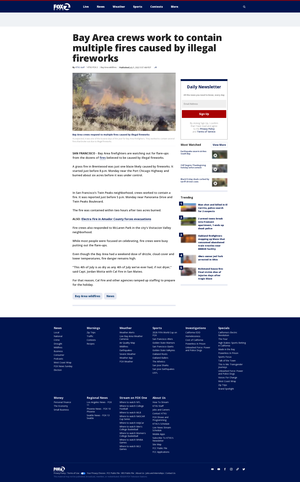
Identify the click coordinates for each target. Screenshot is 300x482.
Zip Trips (91, 332)
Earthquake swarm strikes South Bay (193, 152)
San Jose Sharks (160, 365)
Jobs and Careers (161, 409)
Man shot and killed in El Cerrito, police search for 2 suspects (213, 208)
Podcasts (58, 358)
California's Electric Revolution (227, 334)
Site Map (156, 444)
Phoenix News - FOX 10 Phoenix (99, 410)
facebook (225, 469)
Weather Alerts (127, 332)
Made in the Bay (226, 349)
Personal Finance (62, 402)
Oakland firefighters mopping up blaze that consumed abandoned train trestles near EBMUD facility (211, 242)
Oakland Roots (160, 354)
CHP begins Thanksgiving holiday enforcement (193, 166)
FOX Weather (126, 361)
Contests (91, 339)
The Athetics (158, 361)
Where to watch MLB (130, 412)
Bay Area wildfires (109, 67)
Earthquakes (126, 350)
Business (58, 351)
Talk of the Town (227, 360)
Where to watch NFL (130, 402)
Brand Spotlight (226, 388)
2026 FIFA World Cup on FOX (164, 334)
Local (56, 332)
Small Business (61, 409)
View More (219, 145)
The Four (223, 338)
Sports (157, 328)
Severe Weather (128, 354)
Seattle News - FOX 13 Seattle (98, 417)
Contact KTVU (159, 413)
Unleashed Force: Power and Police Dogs (197, 349)
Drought (58, 343)
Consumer (59, 354)
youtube (218, 469)
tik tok (237, 469)
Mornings (93, 328)
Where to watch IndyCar (132, 422)
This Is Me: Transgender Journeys (230, 366)
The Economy (61, 405)
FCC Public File (159, 448)
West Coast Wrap (62, 362)
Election (58, 369)
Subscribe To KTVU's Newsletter (162, 439)
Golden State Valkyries (163, 350)
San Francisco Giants (163, 346)
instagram (231, 469)
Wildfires (58, 347)
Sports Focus (225, 356)
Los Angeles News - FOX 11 (99, 403)
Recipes (91, 343)
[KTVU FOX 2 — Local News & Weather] (64, 6)
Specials (223, 328)
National (58, 336)
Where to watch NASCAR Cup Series (132, 418)
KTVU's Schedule (160, 423)
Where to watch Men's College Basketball (131, 428)
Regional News (97, 398)
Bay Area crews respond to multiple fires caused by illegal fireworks (111, 134)
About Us (158, 398)
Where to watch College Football (132, 407)
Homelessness (192, 336)
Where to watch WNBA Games (131, 441)
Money (58, 398)
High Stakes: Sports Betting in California (232, 344)
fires (103, 158)
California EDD (192, 332)
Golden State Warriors (163, 342)
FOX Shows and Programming (160, 418)
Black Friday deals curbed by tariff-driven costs (195, 180)
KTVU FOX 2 (93, 67)
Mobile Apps (158, 434)
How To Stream (160, 402)
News (110, 296)
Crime (57, 339)
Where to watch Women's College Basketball (133, 434)
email (212, 469)
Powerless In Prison (195, 343)
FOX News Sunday (63, 366)
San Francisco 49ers (162, 338)
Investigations (195, 328)
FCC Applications (160, 451)
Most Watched (191, 145)
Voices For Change (227, 377)
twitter (243, 469)
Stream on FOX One (133, 398)
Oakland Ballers (160, 357)
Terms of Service (206, 131)
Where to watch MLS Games (130, 448)
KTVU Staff (157, 405)
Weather (126, 328)
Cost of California (194, 339)
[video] (220, 154)
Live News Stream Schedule (161, 429)
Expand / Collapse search (244, 6)
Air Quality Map (127, 342)
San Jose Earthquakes (163, 369)
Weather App (126, 357)
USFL (155, 372)
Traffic (90, 336)
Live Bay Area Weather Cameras (131, 337)
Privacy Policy (207, 128)
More (174, 6)
